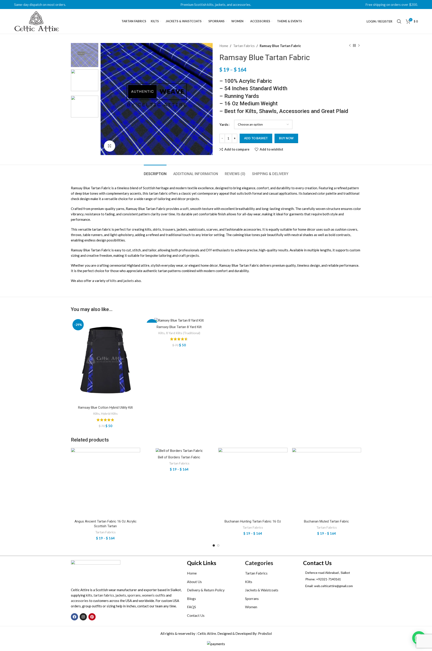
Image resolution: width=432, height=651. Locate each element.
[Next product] (359, 45)
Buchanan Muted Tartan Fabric (326, 521)
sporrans (134, 595)
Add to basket (256, 138)
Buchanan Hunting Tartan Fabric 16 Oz (253, 521)
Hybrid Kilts (109, 413)
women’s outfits (153, 595)
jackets (128, 281)
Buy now (286, 138)
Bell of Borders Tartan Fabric (179, 457)
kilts (113, 281)
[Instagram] (83, 616)
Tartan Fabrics (244, 46)
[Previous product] (350, 45)
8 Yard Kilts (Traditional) (183, 333)
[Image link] (95, 571)
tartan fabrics (104, 595)
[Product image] (105, 360)
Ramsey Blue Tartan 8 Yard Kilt (179, 327)
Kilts (96, 413)
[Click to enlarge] (109, 146)
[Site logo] (36, 21)
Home (223, 46)
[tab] (155, 171)
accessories (79, 601)
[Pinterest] (92, 616)
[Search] (399, 21)
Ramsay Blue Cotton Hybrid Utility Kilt (105, 407)
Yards (223, 124)
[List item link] (332, 579)
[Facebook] (74, 616)
